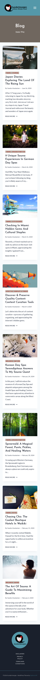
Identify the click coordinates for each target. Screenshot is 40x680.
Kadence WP (33, 675)
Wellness (9, 361)
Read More (11, 116)
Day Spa (17, 361)
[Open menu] (36, 7)
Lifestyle (9, 291)
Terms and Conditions (20, 662)
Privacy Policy (20, 657)
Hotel (14, 513)
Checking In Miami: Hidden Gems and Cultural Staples (17, 229)
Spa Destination (18, 152)
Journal (15, 73)
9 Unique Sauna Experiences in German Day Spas (19, 159)
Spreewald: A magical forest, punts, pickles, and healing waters (19, 447)
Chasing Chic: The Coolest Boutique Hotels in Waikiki (16, 520)
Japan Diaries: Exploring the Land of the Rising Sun (19, 80)
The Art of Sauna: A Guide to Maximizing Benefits (18, 590)
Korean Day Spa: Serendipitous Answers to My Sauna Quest (19, 368)
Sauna (16, 582)
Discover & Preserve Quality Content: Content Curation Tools (19, 299)
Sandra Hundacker (13, 88)
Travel (8, 73)
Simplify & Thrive (21, 291)
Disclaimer (20, 654)
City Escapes (17, 221)
